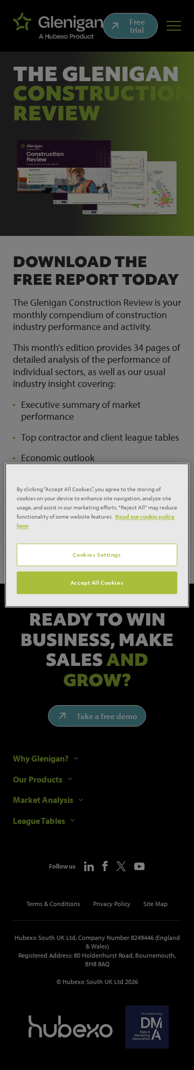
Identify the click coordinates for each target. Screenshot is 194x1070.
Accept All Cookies (97, 582)
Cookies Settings (97, 554)
